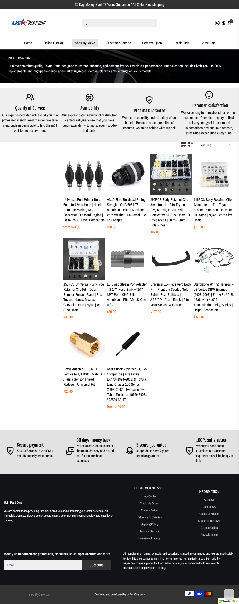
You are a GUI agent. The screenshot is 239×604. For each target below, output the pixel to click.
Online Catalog (53, 42)
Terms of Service (149, 531)
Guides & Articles (209, 514)
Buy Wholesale (209, 535)
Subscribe (96, 564)
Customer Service (118, 42)
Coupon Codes (209, 528)
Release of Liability (149, 538)
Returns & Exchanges (149, 517)
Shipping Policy (149, 524)
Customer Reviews (209, 521)
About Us (209, 500)
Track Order (182, 42)
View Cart (208, 42)
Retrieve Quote (152, 42)
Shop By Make (85, 42)
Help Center (149, 496)
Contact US (209, 507)
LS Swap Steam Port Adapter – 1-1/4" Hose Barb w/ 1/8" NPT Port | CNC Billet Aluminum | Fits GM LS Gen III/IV (127, 294)
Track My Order (149, 503)
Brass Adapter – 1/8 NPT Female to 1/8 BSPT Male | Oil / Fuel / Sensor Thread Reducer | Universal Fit (84, 376)
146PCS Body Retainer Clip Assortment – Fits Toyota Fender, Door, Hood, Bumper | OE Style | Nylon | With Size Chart (213, 210)
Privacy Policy (149, 510)
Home (28, 42)
